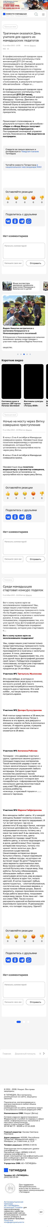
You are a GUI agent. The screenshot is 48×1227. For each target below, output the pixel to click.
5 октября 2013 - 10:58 (11, 45)
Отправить (35, 263)
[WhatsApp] (28, 221)
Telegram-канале (30, 151)
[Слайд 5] (30, 354)
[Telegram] (22, 221)
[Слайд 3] (24, 354)
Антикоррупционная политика (13, 1203)
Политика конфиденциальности (14, 1221)
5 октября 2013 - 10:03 (11, 595)
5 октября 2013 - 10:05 (11, 430)
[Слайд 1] (18, 354)
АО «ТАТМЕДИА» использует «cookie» (13, 1206)
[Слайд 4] (27, 354)
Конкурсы (8, 580)
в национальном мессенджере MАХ (24, 166)
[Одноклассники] (15, 221)
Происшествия (10, 27)
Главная (7, 1053)
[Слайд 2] (21, 354)
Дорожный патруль (25, 1053)
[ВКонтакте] (8, 221)
